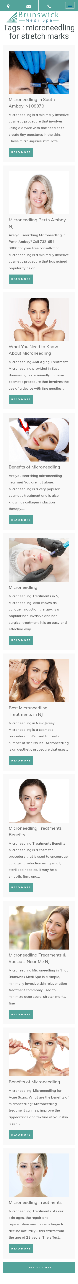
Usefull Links (39, 1267)
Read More (21, 152)
